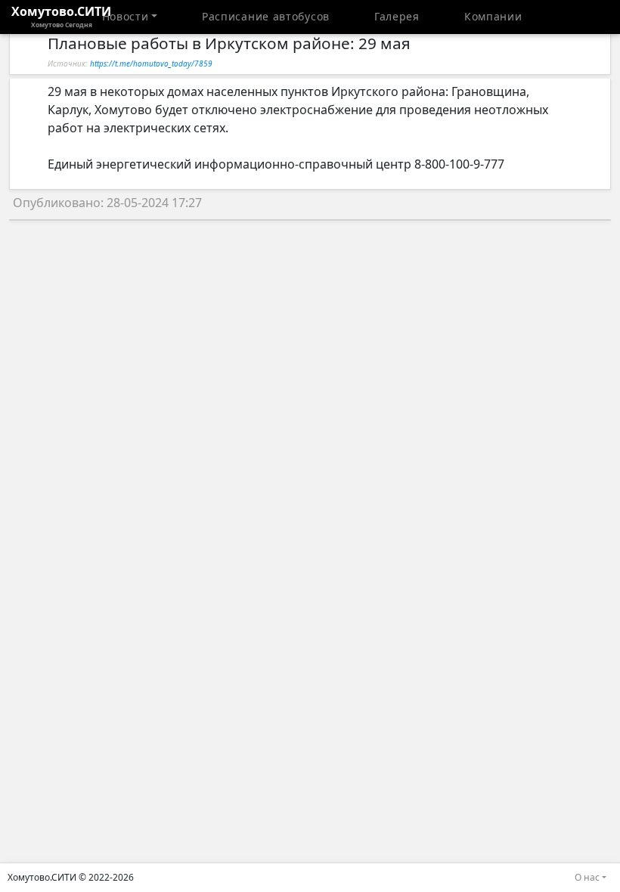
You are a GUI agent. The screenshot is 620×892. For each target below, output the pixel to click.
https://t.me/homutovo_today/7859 (151, 63)
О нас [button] (587, 877)
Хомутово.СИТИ (61, 16)
